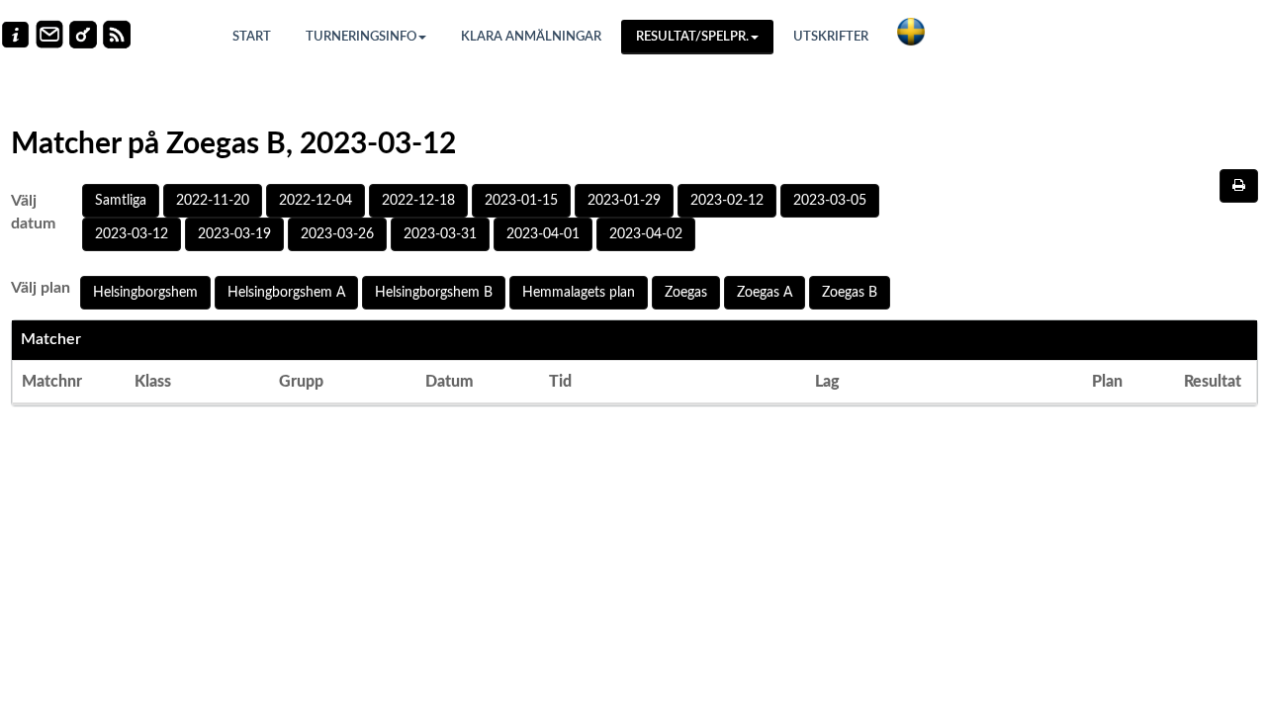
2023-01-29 (624, 201)
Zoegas (686, 293)
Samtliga (120, 201)
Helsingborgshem (145, 293)
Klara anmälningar (531, 37)
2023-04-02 (645, 234)
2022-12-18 (418, 201)
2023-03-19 (234, 234)
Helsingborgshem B (434, 293)
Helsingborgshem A (286, 293)
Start (251, 37)
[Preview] (1239, 186)
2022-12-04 (315, 201)
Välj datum (33, 212)
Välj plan (40, 288)
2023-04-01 (543, 234)
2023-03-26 (337, 234)
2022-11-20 (212, 201)
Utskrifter (830, 37)
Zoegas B (849, 293)
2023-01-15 (521, 201)
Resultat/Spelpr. (692, 37)
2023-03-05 (829, 201)
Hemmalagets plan (578, 293)
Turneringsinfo (361, 37)
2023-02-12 (727, 201)
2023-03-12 (131, 234)
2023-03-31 (440, 234)
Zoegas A (764, 293)
